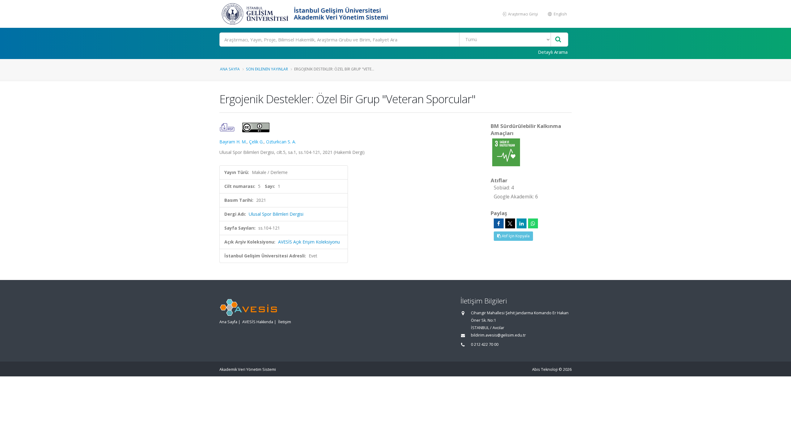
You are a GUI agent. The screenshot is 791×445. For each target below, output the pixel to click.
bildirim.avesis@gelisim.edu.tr (498, 335)
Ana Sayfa (230, 68)
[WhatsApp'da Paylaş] (533, 223)
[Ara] (558, 40)
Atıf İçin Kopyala (515, 236)
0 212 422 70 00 (484, 344)
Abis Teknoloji (545, 369)
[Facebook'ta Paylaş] (499, 223)
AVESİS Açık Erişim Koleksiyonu (309, 242)
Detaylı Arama (553, 52)
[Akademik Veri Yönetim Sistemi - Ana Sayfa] (255, 14)
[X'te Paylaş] (510, 223)
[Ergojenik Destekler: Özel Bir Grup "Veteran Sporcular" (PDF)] (227, 127)
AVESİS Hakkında (257, 321)
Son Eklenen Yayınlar (267, 68)
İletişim (284, 321)
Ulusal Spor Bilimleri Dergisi (276, 214)
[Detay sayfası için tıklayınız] (506, 152)
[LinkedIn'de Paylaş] (522, 223)
